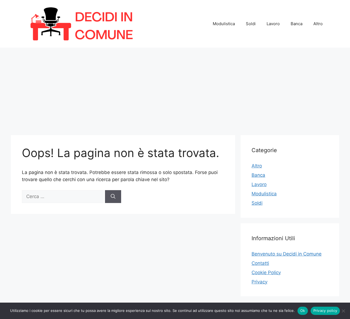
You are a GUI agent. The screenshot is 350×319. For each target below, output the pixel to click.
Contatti (260, 263)
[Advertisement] (175, 88)
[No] (343, 311)
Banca (296, 23)
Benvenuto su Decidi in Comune (287, 254)
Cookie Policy (266, 272)
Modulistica (224, 23)
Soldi (251, 23)
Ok (302, 310)
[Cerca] (113, 196)
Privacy (259, 282)
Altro (318, 23)
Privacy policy (325, 310)
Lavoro (273, 23)
